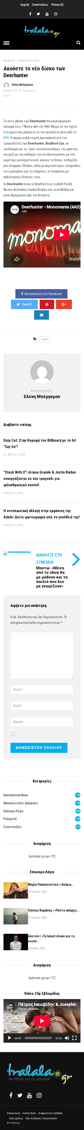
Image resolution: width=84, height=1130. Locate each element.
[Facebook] (11, 1095)
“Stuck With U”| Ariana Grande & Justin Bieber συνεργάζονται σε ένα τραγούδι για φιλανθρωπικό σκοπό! (40, 478)
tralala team (29, 1113)
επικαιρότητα (28, 60)
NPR (6, 138)
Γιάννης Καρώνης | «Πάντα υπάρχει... (54, 910)
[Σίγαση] (67, 1038)
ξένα (44, 339)
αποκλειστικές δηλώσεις (21, 803)
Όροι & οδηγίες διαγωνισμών (41, 1118)
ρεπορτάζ (10, 819)
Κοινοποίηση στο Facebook (43, 294)
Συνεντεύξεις (40, 4)
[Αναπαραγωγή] (9, 1038)
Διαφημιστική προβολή (50, 1113)
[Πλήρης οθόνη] (74, 1038)
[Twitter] (19, 1095)
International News (16, 795)
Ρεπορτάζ (57, 4)
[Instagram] (55, 14)
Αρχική (25, 4)
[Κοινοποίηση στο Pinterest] (47, 304)
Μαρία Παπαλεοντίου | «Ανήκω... (51, 884)
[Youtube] (47, 14)
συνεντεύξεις (13, 827)
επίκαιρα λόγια (13, 811)
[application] (42, 1021)
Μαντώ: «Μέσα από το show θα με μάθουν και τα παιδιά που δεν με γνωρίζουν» (52, 577)
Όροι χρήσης (16, 1118)
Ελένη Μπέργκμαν (22, 84)
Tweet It (26, 304)
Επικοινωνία (13, 1113)
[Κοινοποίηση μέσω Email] (41, 315)
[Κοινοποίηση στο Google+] (64, 304)
